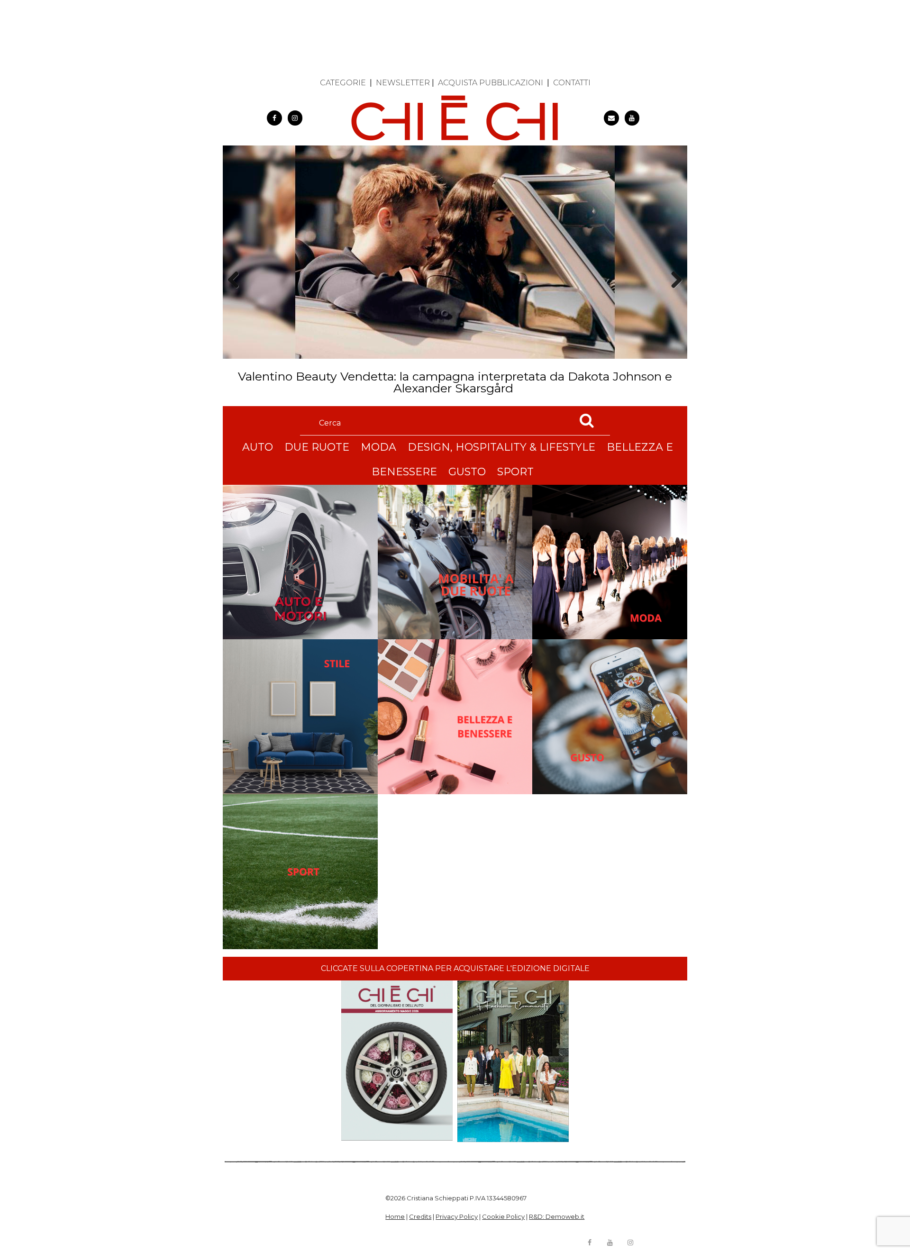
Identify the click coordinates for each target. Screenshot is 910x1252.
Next (673, 296)
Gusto (467, 471)
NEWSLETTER (403, 82)
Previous (237, 296)
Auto (257, 447)
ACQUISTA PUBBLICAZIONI (490, 82)
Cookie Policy (503, 1216)
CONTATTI (572, 82)
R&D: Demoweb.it (556, 1216)
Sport (515, 471)
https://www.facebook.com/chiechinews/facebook (274, 118)
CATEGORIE (343, 82)
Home (395, 1216)
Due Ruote (316, 447)
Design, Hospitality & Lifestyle (501, 447)
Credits (420, 1216)
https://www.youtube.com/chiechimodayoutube (632, 118)
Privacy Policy (457, 1216)
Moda (378, 447)
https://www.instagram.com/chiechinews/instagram (295, 118)
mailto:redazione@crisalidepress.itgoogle (611, 118)
